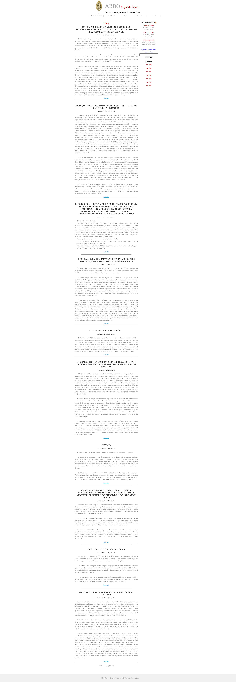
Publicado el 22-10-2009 (148, 40)
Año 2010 (148, 75)
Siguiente (110, 665)
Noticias (139, 16)
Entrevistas (153, 16)
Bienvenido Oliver (96, 16)
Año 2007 (148, 86)
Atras (101, 665)
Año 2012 (148, 68)
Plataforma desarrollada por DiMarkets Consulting (120, 678)
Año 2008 (148, 82)
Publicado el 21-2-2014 (148, 25)
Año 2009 (148, 79)
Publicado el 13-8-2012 (148, 32)
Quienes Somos (110, 16)
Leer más (106, 98)
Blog (125, 16)
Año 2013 (148, 65)
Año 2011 (148, 72)
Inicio (82, 16)
